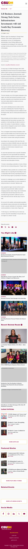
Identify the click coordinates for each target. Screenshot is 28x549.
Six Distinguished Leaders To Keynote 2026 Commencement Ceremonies (15, 461)
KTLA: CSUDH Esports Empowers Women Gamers (13, 365)
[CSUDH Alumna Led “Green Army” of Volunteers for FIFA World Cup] (4, 416)
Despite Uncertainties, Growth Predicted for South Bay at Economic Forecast (13, 255)
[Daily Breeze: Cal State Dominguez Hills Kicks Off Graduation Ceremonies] (14, 396)
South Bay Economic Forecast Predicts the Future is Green (13, 319)
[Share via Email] (12, 227)
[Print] (15, 227)
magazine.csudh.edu (14, 537)
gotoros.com (14, 540)
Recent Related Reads (11, 324)
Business (3, 253)
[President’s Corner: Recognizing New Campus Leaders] (4, 424)
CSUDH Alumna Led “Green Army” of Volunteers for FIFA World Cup (17, 414)
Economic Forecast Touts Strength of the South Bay (13, 298)
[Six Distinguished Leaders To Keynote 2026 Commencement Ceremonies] (4, 463)
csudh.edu (14, 535)
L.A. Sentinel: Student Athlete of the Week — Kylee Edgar (13, 345)
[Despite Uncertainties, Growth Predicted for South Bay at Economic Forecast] (14, 244)
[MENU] (25, 4)
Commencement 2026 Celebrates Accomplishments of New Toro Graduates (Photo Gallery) (16, 453)
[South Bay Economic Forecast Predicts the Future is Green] (14, 308)
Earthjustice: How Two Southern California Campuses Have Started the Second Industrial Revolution (12, 385)
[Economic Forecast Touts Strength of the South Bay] (14, 288)
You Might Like (8, 233)
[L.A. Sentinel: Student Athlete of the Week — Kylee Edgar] (14, 336)
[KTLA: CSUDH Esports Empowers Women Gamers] (14, 356)
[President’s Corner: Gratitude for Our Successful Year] (4, 432)
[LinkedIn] (8, 227)
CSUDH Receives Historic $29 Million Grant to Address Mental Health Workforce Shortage (17, 470)
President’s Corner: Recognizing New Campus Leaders (16, 422)
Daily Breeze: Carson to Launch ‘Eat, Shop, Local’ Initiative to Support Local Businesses (13, 277)
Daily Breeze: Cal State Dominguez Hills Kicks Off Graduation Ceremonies (13, 405)
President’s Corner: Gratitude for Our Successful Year (16, 431)
